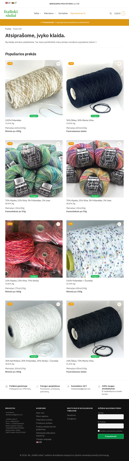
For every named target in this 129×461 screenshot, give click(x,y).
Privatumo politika (44, 423)
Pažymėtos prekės (44, 420)
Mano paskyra (42, 416)
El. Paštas (102, 422)
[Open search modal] (112, 13)
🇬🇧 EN (39, 442)
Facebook (71, 415)
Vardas (101, 413)
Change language (44, 439)
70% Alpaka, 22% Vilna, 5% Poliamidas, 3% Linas (27, 200)
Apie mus (40, 413)
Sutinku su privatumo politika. (111, 431)
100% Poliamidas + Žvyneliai (79, 280)
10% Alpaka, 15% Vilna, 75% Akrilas (22, 280)
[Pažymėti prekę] (58, 64)
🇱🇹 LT (14, 3)
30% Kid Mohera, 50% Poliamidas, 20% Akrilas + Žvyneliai (31, 361)
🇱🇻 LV (7, 3)
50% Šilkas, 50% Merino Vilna (80, 120)
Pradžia (8, 29)
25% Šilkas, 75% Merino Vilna (80, 361)
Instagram (71, 419)
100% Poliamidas (13, 120)
